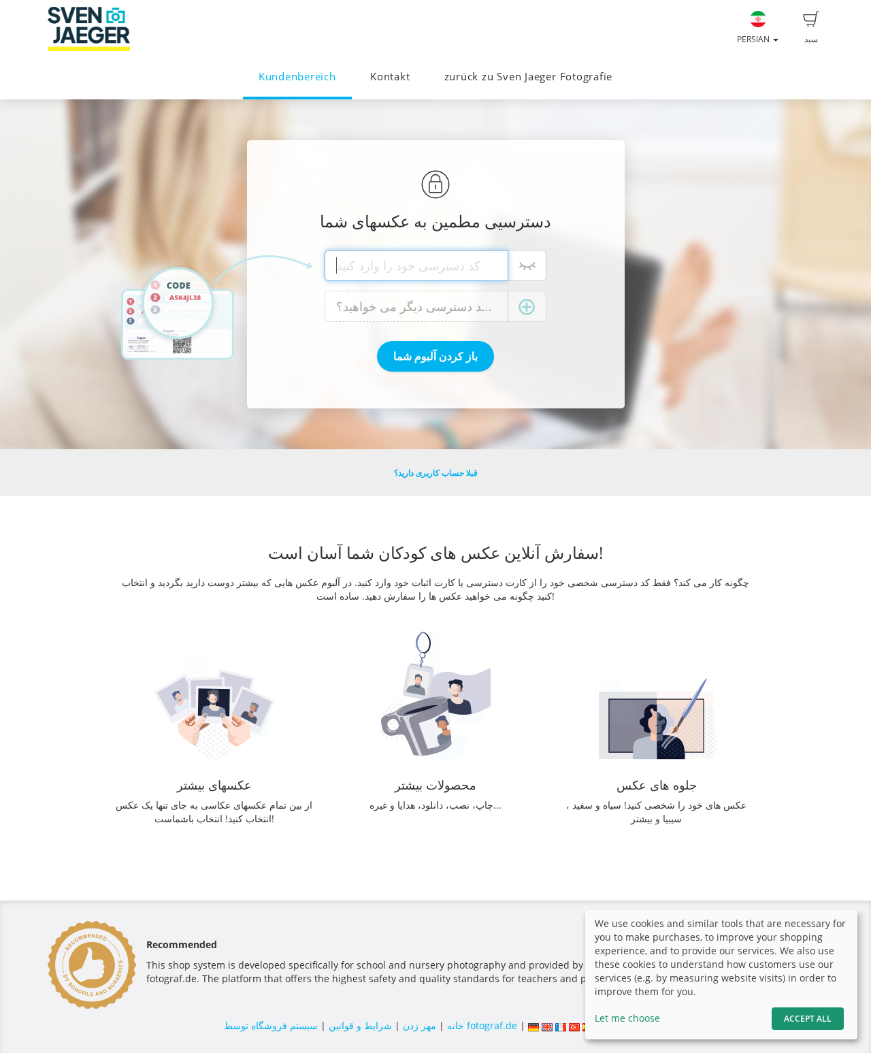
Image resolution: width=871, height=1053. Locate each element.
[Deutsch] (533, 1025)
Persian (754, 39)
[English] (547, 1025)
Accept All (808, 1018)
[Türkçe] (574, 1025)
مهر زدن (419, 1025)
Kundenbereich (297, 76)
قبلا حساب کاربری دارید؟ (436, 473)
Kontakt (390, 76)
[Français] (560, 1025)
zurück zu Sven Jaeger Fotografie (528, 76)
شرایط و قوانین (360, 1025)
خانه (455, 1025)
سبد (811, 39)
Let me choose (627, 1017)
